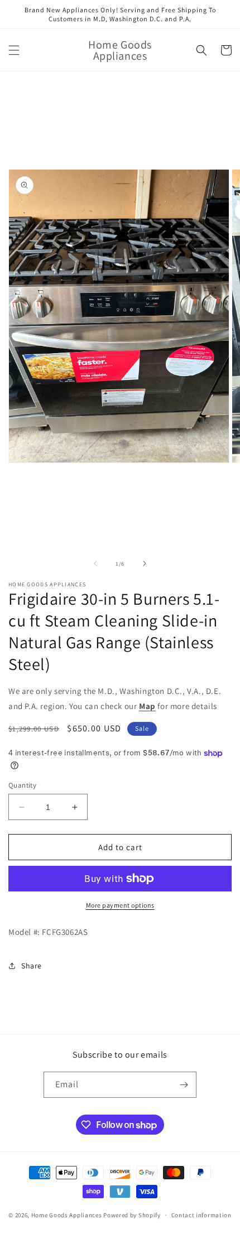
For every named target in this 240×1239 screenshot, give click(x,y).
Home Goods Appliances (66, 1215)
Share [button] (31, 966)
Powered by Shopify (132, 1215)
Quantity (22, 785)
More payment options (120, 905)
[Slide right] (144, 563)
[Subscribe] (183, 1085)
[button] (14, 50)
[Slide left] (95, 563)
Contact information (201, 1215)
